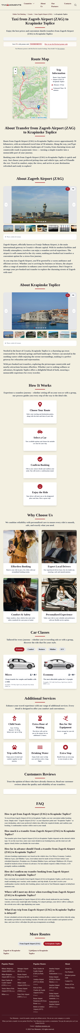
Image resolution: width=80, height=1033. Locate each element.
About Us (43, 4)
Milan (5, 994)
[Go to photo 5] (41, 221)
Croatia (30, 14)
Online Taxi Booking (19, 14)
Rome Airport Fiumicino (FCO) (23, 977)
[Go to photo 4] (40, 221)
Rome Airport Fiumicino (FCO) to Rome (39, 1001)
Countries (28, 3)
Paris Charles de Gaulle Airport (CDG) (7, 982)
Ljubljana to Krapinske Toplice (38, 951)
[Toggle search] (75, 5)
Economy (19, 649)
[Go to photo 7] (45, 221)
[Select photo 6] (65, 228)
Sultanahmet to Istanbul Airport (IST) (54, 1004)
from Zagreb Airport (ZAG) (43, 14)
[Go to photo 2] (36, 221)
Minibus (53, 649)
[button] (38, 107)
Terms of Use (69, 984)
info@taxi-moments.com (42, 1026)
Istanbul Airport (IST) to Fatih (54, 987)
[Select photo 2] (20, 228)
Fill (73, 189)
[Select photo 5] (53, 228)
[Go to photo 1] (34, 221)
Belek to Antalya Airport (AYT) (38, 1009)
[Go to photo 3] (38, 221)
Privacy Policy (70, 988)
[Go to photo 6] (43, 221)
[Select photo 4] (42, 228)
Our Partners (54, 4)
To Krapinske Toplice (52, 944)
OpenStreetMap (42, 117)
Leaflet (33, 117)
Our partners (61, 48)
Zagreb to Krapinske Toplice (11, 951)
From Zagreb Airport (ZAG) (30, 944)
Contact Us (68, 981)
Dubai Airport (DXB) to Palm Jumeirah (54, 996)
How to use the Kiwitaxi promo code (56, 44)
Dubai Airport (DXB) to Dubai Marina (54, 979)
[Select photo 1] (8, 228)
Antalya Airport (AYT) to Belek (38, 982)
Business (42, 649)
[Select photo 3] (31, 228)
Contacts (67, 3)
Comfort (31, 649)
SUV (62, 649)
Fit (68, 189)
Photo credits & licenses (14, 237)
